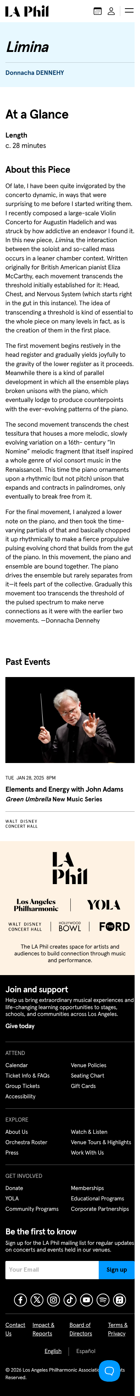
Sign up (117, 1270)
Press (11, 1153)
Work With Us (87, 1153)
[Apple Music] (119, 1300)
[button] (129, 11)
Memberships (87, 1188)
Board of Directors (80, 1330)
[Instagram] (53, 1300)
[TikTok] (70, 1300)
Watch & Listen (89, 1132)
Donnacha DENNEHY (34, 73)
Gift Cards (83, 1086)
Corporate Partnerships (100, 1209)
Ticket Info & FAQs (27, 1076)
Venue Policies (89, 1066)
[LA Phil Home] (26, 11)
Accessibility (20, 1097)
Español (85, 1351)
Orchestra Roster (26, 1143)
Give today (19, 1026)
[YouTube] (86, 1300)
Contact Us (15, 1330)
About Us (16, 1132)
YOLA (12, 1199)
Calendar (16, 1066)
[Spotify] (103, 1300)
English (53, 1351)
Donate (14, 1188)
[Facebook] (20, 1300)
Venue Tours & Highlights (101, 1143)
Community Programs (32, 1209)
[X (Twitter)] (37, 1300)
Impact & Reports (44, 1330)
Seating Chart (87, 1076)
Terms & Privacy (118, 1330)
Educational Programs (97, 1199)
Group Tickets (22, 1086)
